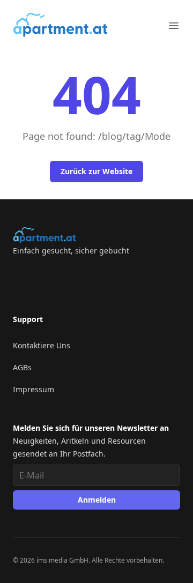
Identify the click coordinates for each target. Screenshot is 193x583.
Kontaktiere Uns (41, 345)
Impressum (33, 389)
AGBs (22, 367)
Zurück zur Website (96, 171)
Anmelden (97, 500)
